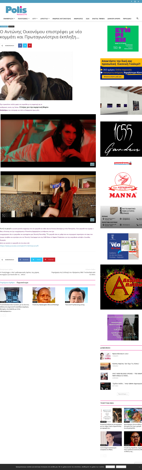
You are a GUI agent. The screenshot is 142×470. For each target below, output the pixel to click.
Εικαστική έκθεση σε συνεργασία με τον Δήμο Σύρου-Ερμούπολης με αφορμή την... (111, 426)
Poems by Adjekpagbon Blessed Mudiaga (46, 305)
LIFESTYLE (44, 19)
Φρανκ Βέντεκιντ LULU (120, 354)
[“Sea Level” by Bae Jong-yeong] (80, 295)
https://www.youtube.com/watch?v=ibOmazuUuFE (19, 246)
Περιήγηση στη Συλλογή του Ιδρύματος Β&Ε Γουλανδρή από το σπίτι (73, 273)
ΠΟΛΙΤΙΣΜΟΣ (23, 19)
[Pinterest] (30, 45)
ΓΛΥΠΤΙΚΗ (3, 302)
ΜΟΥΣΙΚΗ (11, 26)
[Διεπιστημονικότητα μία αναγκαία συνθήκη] (111, 438)
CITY (34, 19)
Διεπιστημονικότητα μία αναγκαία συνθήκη (108, 448)
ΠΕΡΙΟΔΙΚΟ (127, 19)
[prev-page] (1, 315)
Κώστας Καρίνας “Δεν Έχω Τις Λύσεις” (125, 364)
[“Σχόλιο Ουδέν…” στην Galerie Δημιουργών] (105, 386)
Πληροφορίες (121, 467)
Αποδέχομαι (110, 467)
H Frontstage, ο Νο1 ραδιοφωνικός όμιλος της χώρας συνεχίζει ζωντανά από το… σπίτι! (19, 273)
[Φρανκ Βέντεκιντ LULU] (105, 356)
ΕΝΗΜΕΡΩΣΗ (8, 19)
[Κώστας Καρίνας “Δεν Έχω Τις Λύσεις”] (105, 366)
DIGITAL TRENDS (98, 19)
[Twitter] (138, 1)
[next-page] (4, 315)
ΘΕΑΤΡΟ (127, 421)
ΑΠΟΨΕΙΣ (103, 445)
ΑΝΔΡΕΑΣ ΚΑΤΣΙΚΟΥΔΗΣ (61, 19)
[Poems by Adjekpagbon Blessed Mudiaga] (48, 295)
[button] (137, 19)
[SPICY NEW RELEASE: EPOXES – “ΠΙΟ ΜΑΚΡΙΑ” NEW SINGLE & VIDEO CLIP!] (104, 376)
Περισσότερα (22, 282)
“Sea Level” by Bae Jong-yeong (74, 305)
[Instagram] (134, 1)
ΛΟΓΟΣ (35, 302)
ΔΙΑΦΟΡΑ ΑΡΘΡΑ (113, 19)
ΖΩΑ (87, 19)
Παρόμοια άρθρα (7, 282)
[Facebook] (131, 1)
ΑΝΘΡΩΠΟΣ (78, 19)
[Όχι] (139, 467)
